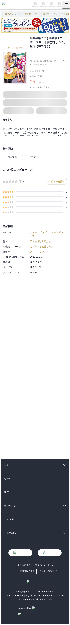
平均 (21, 181)
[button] (48, 571)
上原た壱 (32, 157)
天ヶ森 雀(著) (36, 61)
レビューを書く (37, 76)
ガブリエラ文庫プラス (42, 246)
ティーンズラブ (42, 14)
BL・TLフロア (24, 14)
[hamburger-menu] (66, 5)
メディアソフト (38, 251)
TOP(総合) (9, 14)
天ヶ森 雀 (12, 157)
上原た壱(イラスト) (52, 61)
